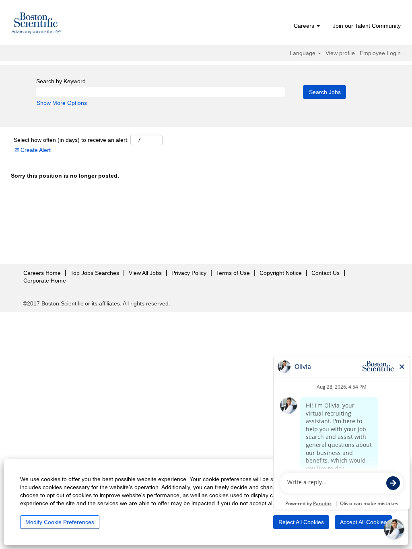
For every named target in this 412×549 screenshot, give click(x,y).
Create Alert (35, 150)
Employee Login (380, 53)
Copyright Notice (281, 273)
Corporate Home (44, 280)
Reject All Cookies (301, 522)
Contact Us (325, 273)
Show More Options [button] (62, 103)
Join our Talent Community (367, 26)
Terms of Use (233, 273)
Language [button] (303, 53)
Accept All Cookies (363, 522)
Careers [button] (305, 26)
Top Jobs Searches (94, 273)
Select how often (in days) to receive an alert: (71, 140)
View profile (340, 53)
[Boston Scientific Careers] (36, 24)
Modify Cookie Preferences (59, 522)
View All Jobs (145, 273)
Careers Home (42, 273)
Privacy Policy (188, 273)
